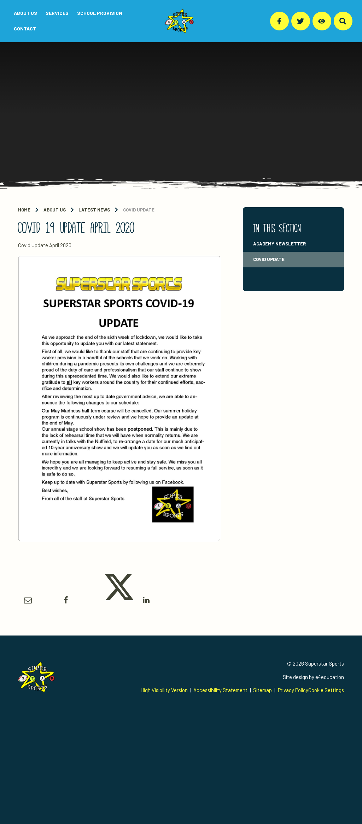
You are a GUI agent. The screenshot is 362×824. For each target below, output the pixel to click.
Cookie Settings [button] (326, 690)
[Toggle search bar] (343, 21)
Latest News (94, 210)
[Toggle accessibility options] (322, 21)
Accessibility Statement (220, 690)
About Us (54, 210)
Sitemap (262, 690)
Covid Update (138, 210)
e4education (329, 677)
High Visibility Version (164, 690)
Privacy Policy (293, 690)
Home (24, 210)
